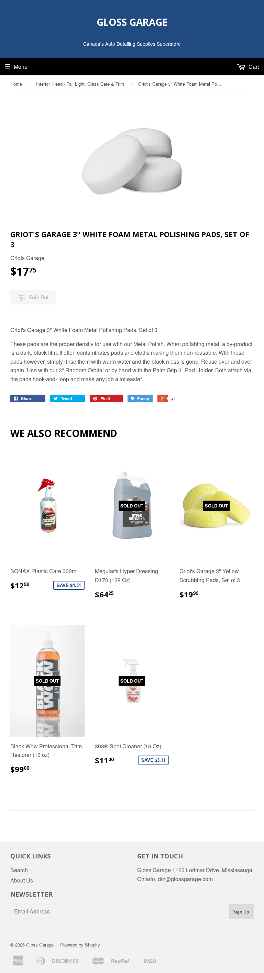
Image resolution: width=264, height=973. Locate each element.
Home (16, 84)
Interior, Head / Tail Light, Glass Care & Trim (80, 84)
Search (19, 870)
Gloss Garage (132, 22)
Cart (253, 67)
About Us (21, 880)
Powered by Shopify (80, 944)
